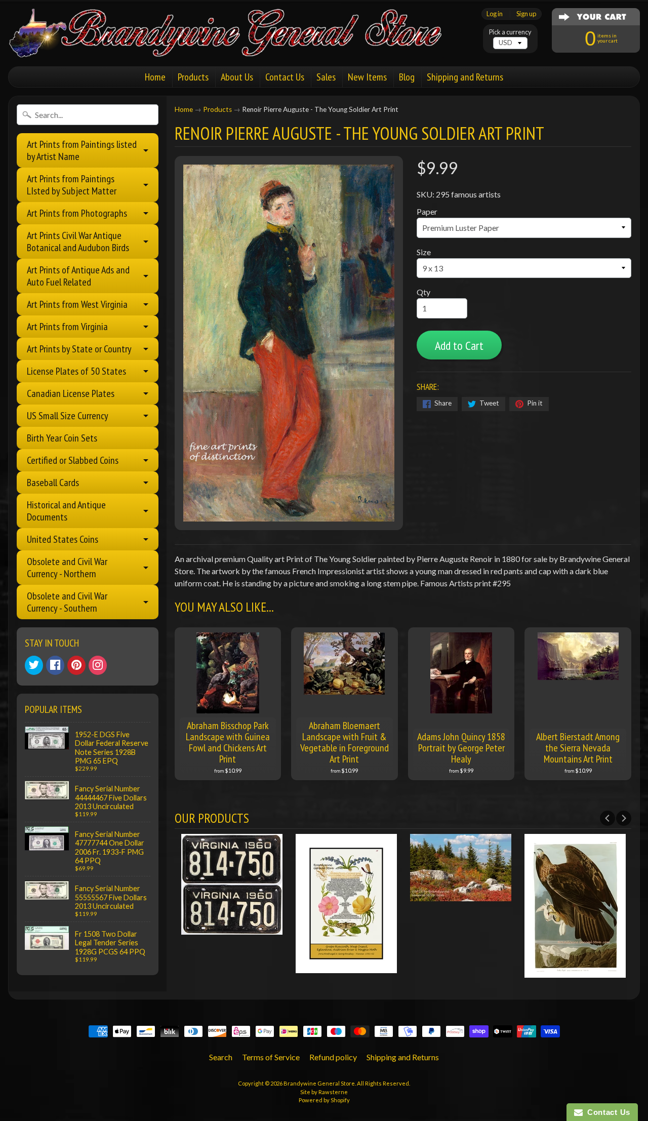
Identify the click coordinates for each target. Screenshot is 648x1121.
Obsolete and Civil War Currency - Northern (67, 567)
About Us (237, 77)
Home (155, 77)
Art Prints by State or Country (79, 348)
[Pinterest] (76, 665)
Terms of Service (271, 1057)
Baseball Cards (53, 482)
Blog (407, 77)
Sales (326, 77)
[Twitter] (34, 665)
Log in (495, 14)
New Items (367, 77)
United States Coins (62, 539)
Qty (423, 292)
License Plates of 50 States (76, 371)
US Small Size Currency (67, 415)
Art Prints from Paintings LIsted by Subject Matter (71, 184)
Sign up (526, 14)
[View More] (231, 928)
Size (424, 252)
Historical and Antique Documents (66, 511)
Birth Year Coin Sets (62, 438)
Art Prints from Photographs (77, 213)
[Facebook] (55, 665)
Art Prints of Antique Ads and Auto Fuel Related (78, 276)
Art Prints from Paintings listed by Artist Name (82, 150)
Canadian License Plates (70, 393)
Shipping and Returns (465, 77)
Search (220, 1057)
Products (193, 77)
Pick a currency (510, 32)
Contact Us (284, 77)
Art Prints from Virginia (67, 326)
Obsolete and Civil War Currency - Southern (67, 602)
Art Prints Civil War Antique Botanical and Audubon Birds (78, 241)
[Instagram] (98, 665)
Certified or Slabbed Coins (72, 460)
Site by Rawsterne (324, 1092)
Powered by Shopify (324, 1100)
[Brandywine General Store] (236, 44)
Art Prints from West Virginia (77, 304)
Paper (427, 211)
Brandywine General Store (319, 1083)
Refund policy (333, 1057)
